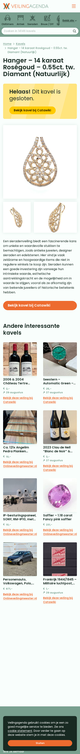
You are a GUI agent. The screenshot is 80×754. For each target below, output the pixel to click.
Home (7, 44)
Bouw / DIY (47, 24)
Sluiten (40, 743)
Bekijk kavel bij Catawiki (32, 110)
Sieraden (32, 24)
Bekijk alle (69, 20)
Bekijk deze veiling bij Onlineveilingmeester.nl (20, 464)
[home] (25, 6)
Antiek (20, 24)
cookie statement (20, 731)
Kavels (20, 44)
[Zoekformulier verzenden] (74, 31)
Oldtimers (8, 24)
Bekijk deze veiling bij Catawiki (18, 400)
